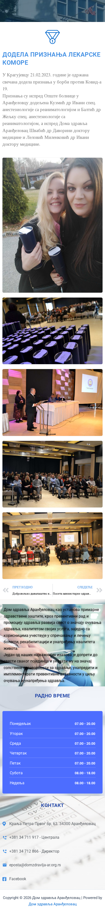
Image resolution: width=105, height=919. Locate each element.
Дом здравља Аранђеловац (53, 904)
